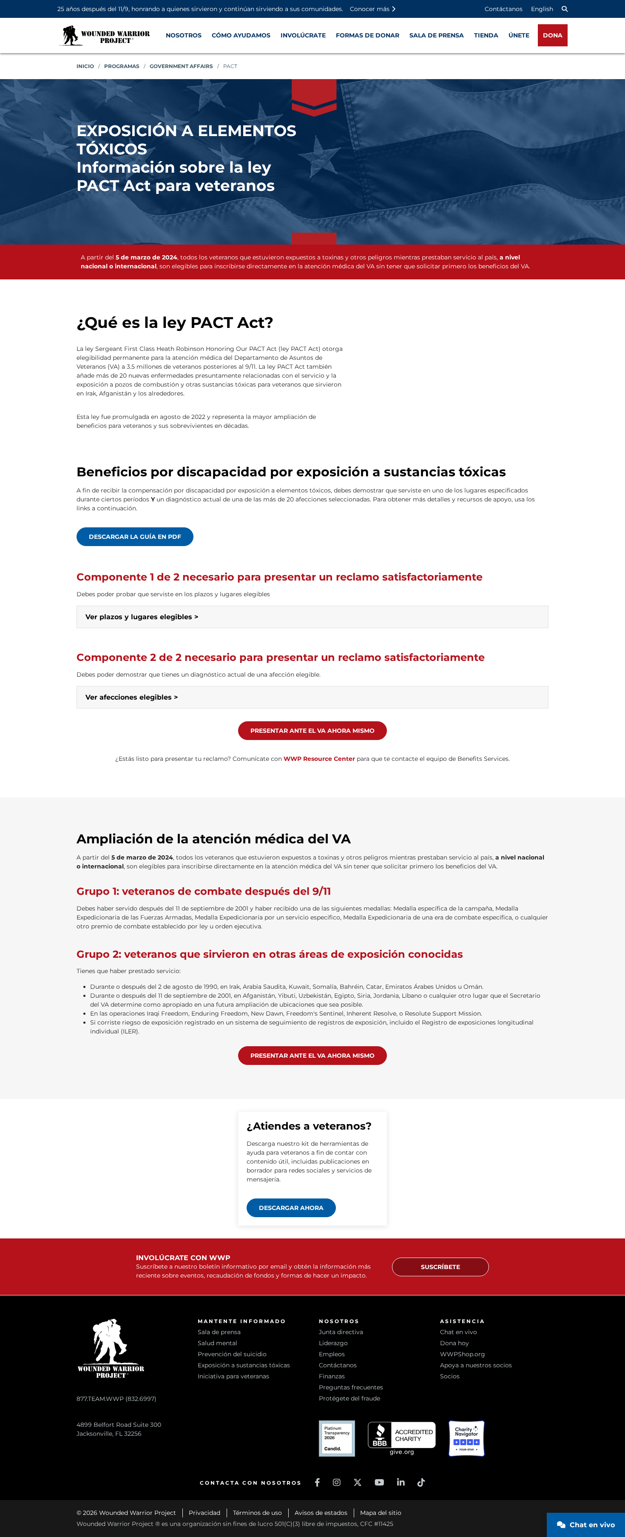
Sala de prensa (219, 1332)
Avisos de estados (321, 1513)
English (542, 9)
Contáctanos (504, 9)
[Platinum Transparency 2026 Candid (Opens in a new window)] (337, 1438)
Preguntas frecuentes (351, 1387)
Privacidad (204, 1513)
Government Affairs (181, 66)
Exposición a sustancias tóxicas (244, 1365)
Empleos (332, 1354)
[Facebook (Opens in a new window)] (317, 1482)
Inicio (85, 66)
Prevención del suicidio (232, 1354)
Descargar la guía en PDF (135, 537)
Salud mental (217, 1343)
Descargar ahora (291, 1208)
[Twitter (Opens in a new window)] (357, 1482)
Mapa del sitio (380, 1513)
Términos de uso (257, 1513)
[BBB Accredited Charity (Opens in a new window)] (402, 1438)
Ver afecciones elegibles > (131, 697)
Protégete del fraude (349, 1398)
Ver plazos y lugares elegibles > (142, 617)
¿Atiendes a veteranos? (309, 1126)
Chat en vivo (458, 1332)
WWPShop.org (462, 1354)
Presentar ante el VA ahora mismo (312, 730)
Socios (450, 1376)
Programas (121, 66)
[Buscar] (565, 9)
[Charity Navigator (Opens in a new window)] (467, 1438)
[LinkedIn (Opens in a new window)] (401, 1482)
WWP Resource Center (319, 759)
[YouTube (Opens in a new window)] (379, 1482)
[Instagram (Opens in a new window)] (337, 1482)
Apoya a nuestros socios (476, 1365)
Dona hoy (454, 1343)
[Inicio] (104, 35)
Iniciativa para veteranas (233, 1376)
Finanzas (332, 1376)
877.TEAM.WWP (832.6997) (116, 1399)
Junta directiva (341, 1332)
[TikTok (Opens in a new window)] (421, 1482)
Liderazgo (333, 1343)
